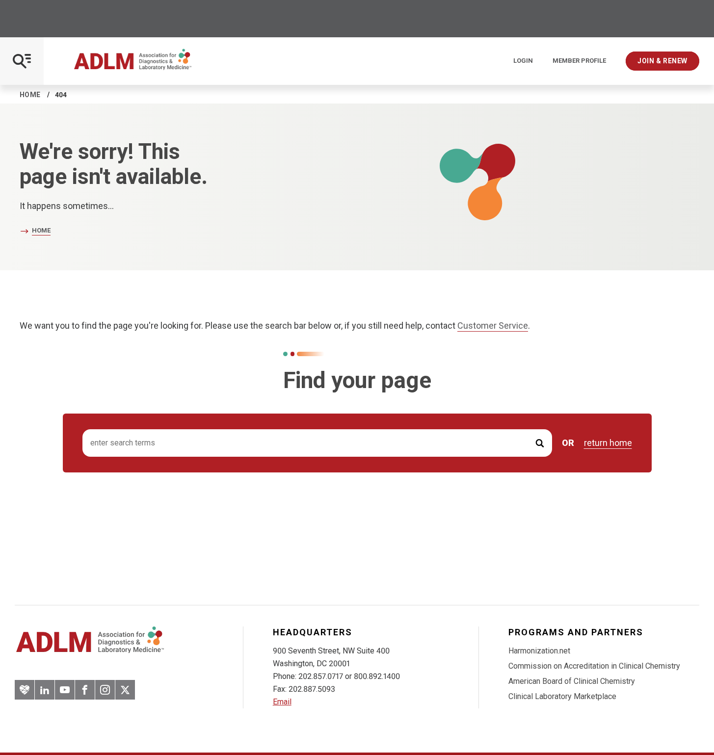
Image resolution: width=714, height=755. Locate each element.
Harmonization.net (539, 650)
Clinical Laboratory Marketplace (562, 696)
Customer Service (492, 325)
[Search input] (317, 443)
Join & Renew (662, 61)
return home (608, 443)
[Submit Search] (540, 443)
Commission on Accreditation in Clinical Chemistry (594, 666)
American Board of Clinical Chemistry (571, 681)
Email (282, 701)
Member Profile (579, 60)
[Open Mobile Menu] (22, 61)
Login (523, 60)
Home (30, 95)
